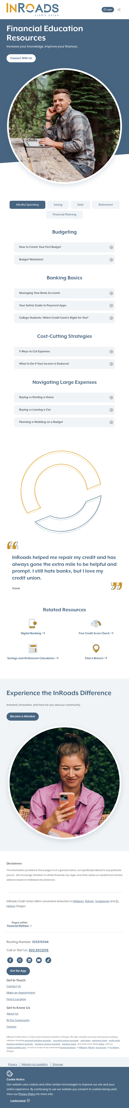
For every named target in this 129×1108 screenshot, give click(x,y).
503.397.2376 (39, 950)
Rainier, (91, 1047)
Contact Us (14, 986)
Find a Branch (94, 658)
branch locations (68, 1047)
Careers (11, 1026)
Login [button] (109, 9)
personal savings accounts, (66, 1040)
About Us (12, 1013)
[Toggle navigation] (119, 9)
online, (101, 1044)
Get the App (18, 971)
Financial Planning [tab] (64, 214)
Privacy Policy (27, 1094)
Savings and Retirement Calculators (31, 658)
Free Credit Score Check (94, 633)
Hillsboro (78, 901)
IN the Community (18, 1020)
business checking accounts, (20, 1044)
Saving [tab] (58, 204)
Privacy (12, 1064)
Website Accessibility (35, 1064)
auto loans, (85, 1040)
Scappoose (102, 901)
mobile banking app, (17, 1047)
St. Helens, (115, 1047)
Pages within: (18, 924)
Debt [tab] (80, 204)
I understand (18, 1100)
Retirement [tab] (106, 204)
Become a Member (22, 716)
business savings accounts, (48, 1044)
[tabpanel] (64, 328)
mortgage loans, (100, 1040)
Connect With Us (21, 58)
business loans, (69, 1044)
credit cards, (114, 1040)
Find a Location (16, 999)
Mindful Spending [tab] (27, 204)
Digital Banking (31, 633)
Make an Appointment (21, 992)
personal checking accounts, (38, 1040)
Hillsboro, (83, 1047)
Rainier (89, 901)
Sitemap (57, 1064)
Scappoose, (101, 1047)
